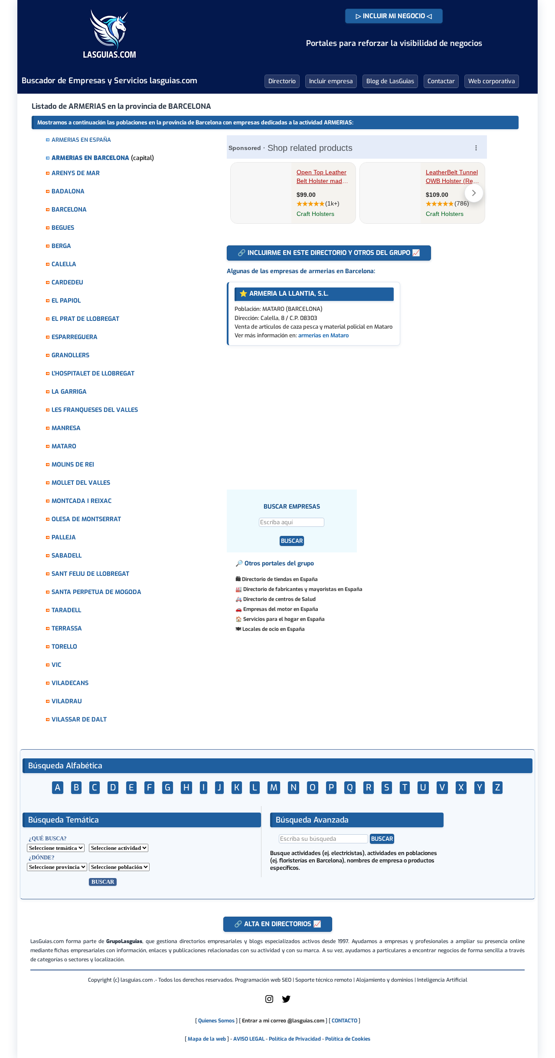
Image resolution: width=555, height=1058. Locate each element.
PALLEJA (64, 537)
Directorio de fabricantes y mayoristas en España (302, 589)
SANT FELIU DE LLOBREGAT (90, 574)
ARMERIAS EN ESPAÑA (81, 140)
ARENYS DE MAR (76, 173)
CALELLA (64, 264)
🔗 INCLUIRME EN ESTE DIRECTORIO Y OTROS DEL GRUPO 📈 (329, 252)
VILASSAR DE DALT (79, 719)
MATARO (64, 446)
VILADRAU (67, 701)
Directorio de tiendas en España (280, 579)
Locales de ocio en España (273, 629)
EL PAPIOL (66, 301)
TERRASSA (67, 628)
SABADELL (67, 556)
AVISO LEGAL (248, 1038)
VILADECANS (70, 683)
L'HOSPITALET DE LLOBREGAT (93, 373)
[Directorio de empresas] (109, 64)
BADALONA (68, 191)
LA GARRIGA (69, 392)
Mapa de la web (206, 1038)
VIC (56, 665)
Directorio (282, 81)
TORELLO (64, 647)
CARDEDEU (67, 282)
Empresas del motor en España (280, 609)
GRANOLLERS (70, 355)
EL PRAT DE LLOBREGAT (85, 319)
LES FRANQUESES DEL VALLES (95, 410)
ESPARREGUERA (75, 337)
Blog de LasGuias (390, 81)
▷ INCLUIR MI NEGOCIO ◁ (394, 16)
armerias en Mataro (323, 335)
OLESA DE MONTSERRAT (86, 519)
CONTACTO (344, 1020)
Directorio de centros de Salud (279, 599)
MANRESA (66, 428)
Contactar (441, 81)
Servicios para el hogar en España (284, 619)
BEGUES (63, 228)
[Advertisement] (361, 410)
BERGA (61, 246)
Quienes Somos (216, 1020)
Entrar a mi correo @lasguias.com (283, 1020)
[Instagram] (269, 1002)
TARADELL (66, 610)
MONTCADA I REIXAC (81, 501)
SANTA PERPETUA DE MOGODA (96, 592)
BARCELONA (69, 210)
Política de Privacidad (295, 1038)
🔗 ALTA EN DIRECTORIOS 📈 (277, 924)
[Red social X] (286, 1002)
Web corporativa (491, 81)
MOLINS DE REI (73, 464)
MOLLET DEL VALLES (81, 483)
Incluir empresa (331, 81)
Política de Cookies (347, 1038)
